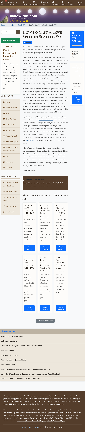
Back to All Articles (46, 321)
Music (4, 3)
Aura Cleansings (11, 108)
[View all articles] (82, 331)
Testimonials (27, 4)
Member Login (77, 101)
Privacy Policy (27, 427)
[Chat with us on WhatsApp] (24, 21)
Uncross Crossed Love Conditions (10, 184)
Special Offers (44, 3)
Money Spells (10, 130)
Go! (18, 32)
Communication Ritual (10, 198)
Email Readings (10, 119)
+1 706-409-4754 (16, 21)
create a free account (46, 120)
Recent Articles (9, 331)
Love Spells (9, 125)
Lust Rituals (9, 212)
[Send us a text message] (27, 21)
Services (8, 167)
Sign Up (80, 3)
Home (3, 25)
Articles (35, 4)
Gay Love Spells (11, 206)
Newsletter (56, 4)
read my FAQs (30, 140)
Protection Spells (11, 142)
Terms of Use (39, 427)
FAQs (63, 4)
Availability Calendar (12, 3)
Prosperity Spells (11, 136)
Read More (29, 248)
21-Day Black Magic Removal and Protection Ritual (9, 53)
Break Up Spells (11, 191)
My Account (71, 3)
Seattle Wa (21, 25)
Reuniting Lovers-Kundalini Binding (10, 148)
